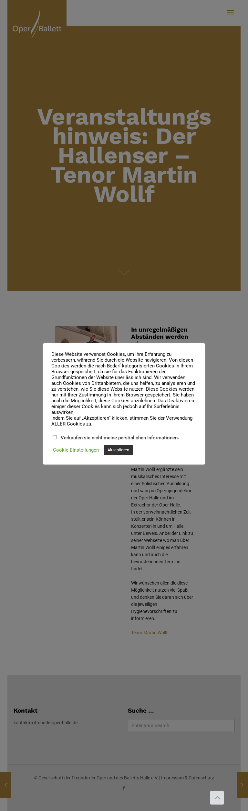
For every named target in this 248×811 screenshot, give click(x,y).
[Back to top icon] (217, 798)
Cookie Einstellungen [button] (76, 450)
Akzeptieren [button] (118, 449)
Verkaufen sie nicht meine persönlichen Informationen (119, 438)
